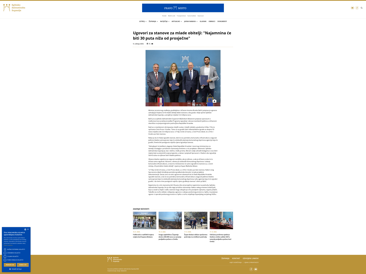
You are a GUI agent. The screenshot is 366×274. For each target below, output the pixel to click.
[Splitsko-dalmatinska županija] (14, 8)
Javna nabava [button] (190, 21)
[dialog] (16, 249)
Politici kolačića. (8, 245)
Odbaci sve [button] (22, 265)
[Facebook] (147, 44)
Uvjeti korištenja (236, 262)
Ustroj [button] (142, 21)
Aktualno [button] (176, 21)
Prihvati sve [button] (10, 265)
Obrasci (212, 21)
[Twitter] (149, 44)
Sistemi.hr (124, 271)
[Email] (152, 44)
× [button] (28, 229)
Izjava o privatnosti (251, 262)
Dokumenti (222, 21)
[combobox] (25, 229)
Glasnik (203, 21)
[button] (16, 269)
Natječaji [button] (164, 21)
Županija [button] (152, 21)
